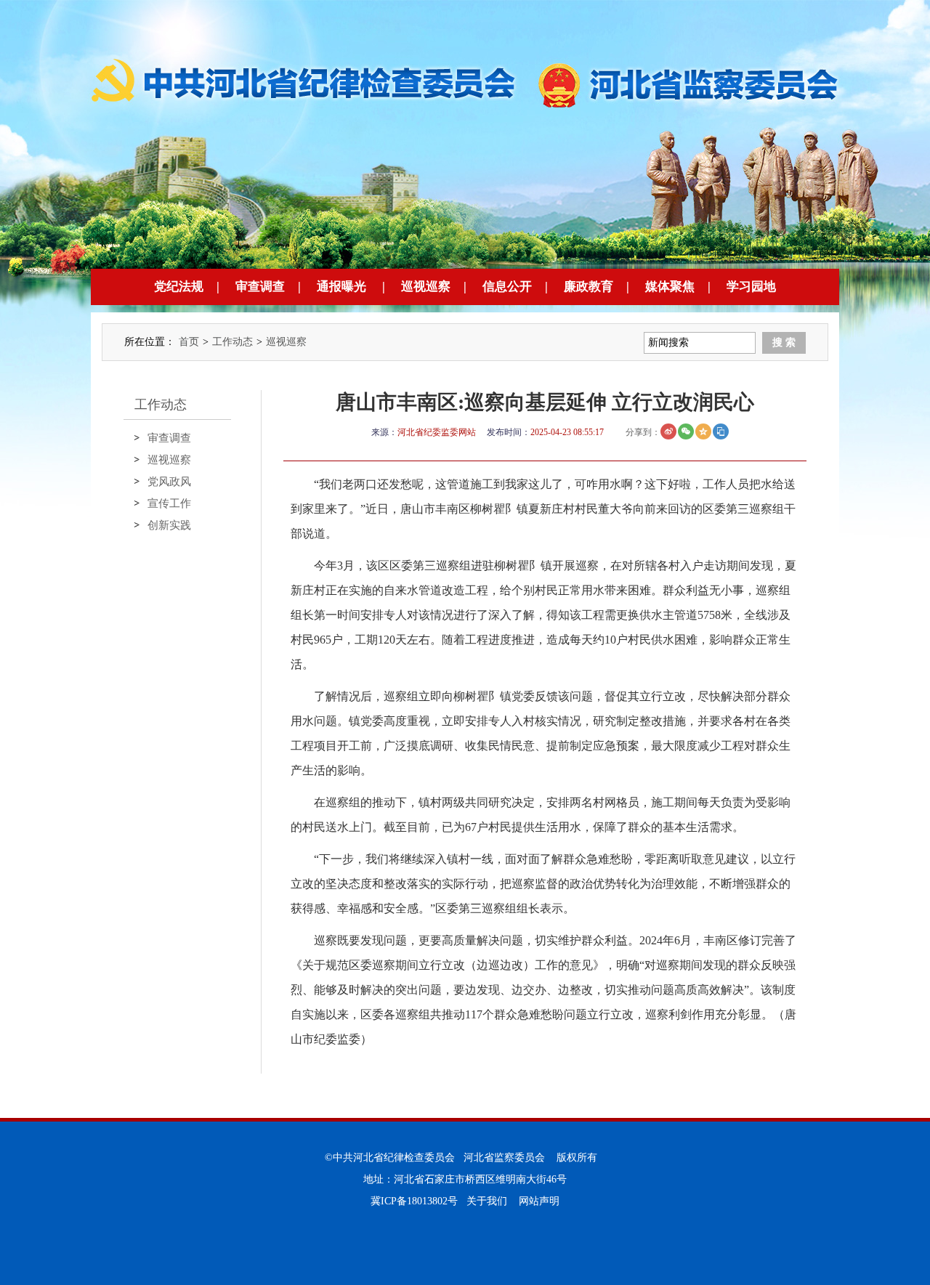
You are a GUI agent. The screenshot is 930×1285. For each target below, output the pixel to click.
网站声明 (539, 1201)
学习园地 (751, 286)
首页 (189, 341)
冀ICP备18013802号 (414, 1201)
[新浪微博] (668, 431)
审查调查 (260, 286)
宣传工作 (169, 503)
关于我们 (486, 1201)
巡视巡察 (425, 286)
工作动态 (232, 341)
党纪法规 (178, 286)
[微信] (686, 431)
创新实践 (169, 525)
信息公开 (507, 286)
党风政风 (169, 481)
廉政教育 (588, 286)
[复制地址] (721, 431)
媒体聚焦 (670, 286)
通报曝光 (341, 286)
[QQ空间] (703, 431)
